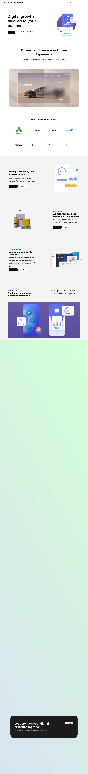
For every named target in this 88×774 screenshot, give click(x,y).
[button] (76, 3)
